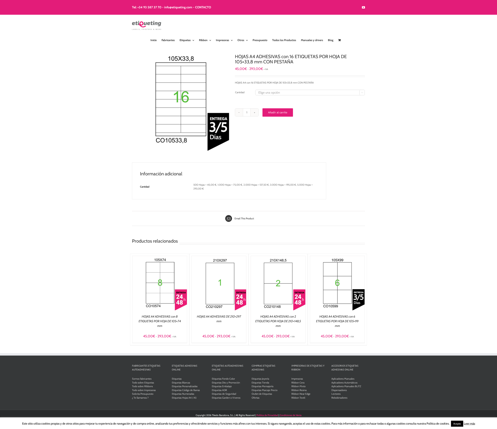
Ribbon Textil (298, 397)
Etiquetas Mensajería (262, 386)
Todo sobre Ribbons (142, 386)
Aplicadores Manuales (342, 378)
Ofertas (255, 397)
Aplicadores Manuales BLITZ (346, 386)
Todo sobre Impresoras (144, 390)
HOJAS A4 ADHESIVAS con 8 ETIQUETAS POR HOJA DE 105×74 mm (160, 321)
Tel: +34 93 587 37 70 (146, 7)
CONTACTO (203, 7)
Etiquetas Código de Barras (186, 390)
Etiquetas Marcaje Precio (264, 390)
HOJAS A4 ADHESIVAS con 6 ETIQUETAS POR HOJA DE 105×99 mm (337, 321)
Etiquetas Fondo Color (223, 378)
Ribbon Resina (299, 390)
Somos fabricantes (141, 378)
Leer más (469, 423)
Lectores (336, 393)
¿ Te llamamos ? (140, 397)
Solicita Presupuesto (142, 393)
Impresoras (297, 378)
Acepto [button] (457, 423)
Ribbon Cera (297, 382)
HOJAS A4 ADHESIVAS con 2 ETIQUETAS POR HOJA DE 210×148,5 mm (278, 321)
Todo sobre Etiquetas (143, 382)
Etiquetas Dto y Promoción (226, 382)
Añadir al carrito (277, 112)
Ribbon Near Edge (300, 393)
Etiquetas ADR (219, 390)
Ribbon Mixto (298, 386)
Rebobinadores (339, 397)
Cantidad (239, 92)
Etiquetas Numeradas (183, 393)
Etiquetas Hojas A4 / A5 (184, 397)
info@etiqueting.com (178, 7)
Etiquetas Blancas (181, 382)
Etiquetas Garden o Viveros (226, 397)
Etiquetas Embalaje (222, 386)
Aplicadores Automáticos (344, 382)
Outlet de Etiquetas (262, 393)
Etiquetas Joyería (260, 378)
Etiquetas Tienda (260, 382)
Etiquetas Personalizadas (184, 386)
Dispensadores (339, 390)
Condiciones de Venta (291, 415)
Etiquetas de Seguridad (224, 393)
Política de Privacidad (267, 415)
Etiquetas (177, 378)
